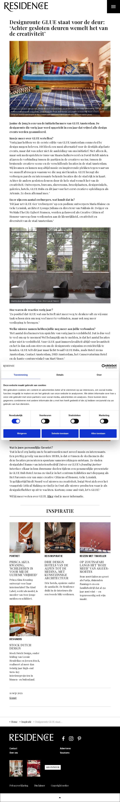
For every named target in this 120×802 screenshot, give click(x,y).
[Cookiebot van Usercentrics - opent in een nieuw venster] (104, 366)
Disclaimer (39, 785)
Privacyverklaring (19, 785)
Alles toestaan (98, 433)
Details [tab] (60, 375)
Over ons (14, 752)
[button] (60, 797)
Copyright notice (60, 785)
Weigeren (21, 433)
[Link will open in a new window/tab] (63, 738)
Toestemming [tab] (21, 375)
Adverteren (65, 748)
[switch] (45, 421)
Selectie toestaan (60, 433)
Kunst (13, 698)
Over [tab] (99, 375)
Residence (26, 7)
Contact (13, 748)
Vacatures (65, 752)
